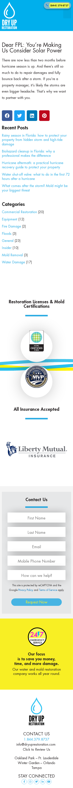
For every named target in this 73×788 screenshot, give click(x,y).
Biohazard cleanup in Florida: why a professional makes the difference (28, 153)
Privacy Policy (25, 590)
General (7, 241)
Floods (6, 233)
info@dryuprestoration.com (36, 744)
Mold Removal (12, 255)
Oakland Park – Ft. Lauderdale (36, 758)
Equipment (9, 219)
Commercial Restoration (19, 212)
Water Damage (13, 262)
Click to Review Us (36, 749)
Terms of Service (48, 590)
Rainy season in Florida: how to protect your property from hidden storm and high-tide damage (34, 139)
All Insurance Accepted (36, 409)
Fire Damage (11, 226)
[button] (67, 13)
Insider (6, 248)
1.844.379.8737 (36, 739)
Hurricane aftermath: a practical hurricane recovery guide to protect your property (32, 165)
